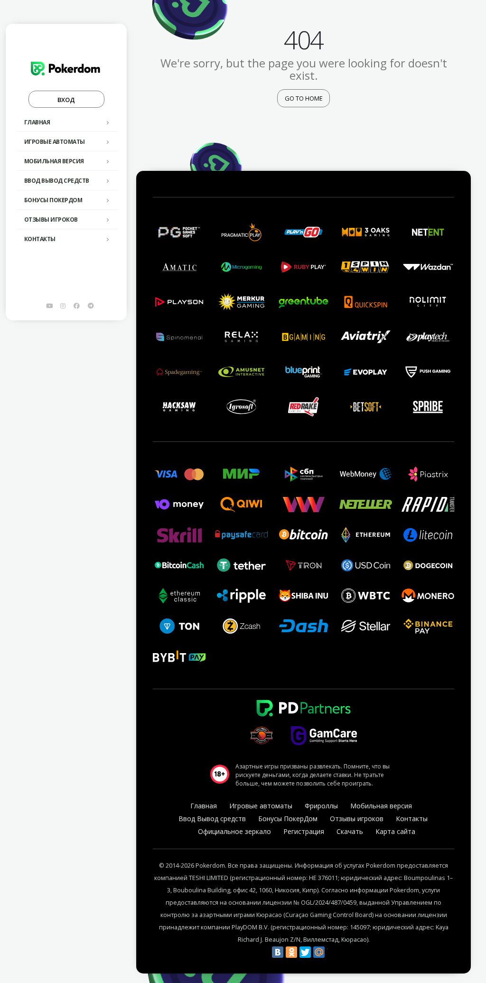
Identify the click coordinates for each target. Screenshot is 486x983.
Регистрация (303, 831)
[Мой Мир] (319, 952)
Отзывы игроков (51, 219)
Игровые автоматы (54, 142)
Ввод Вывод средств (56, 181)
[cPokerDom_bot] (90, 305)
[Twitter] (305, 952)
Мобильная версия (54, 161)
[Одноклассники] (291, 952)
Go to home (304, 98)
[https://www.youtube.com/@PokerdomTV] (49, 305)
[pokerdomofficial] (77, 305)
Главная (37, 122)
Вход (66, 99)
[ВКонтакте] (277, 952)
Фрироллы (321, 805)
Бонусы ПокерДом (53, 200)
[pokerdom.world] (63, 305)
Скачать (349, 831)
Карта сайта (395, 831)
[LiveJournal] (332, 952)
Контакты (40, 239)
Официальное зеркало (234, 831)
